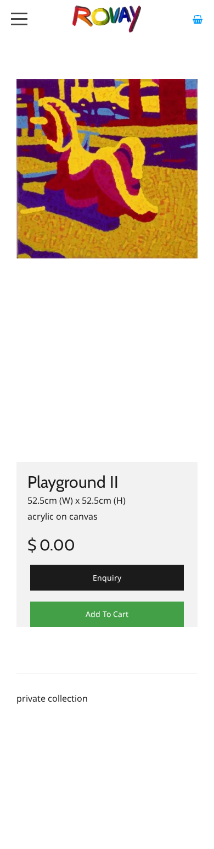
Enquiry (107, 577)
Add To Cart (107, 614)
